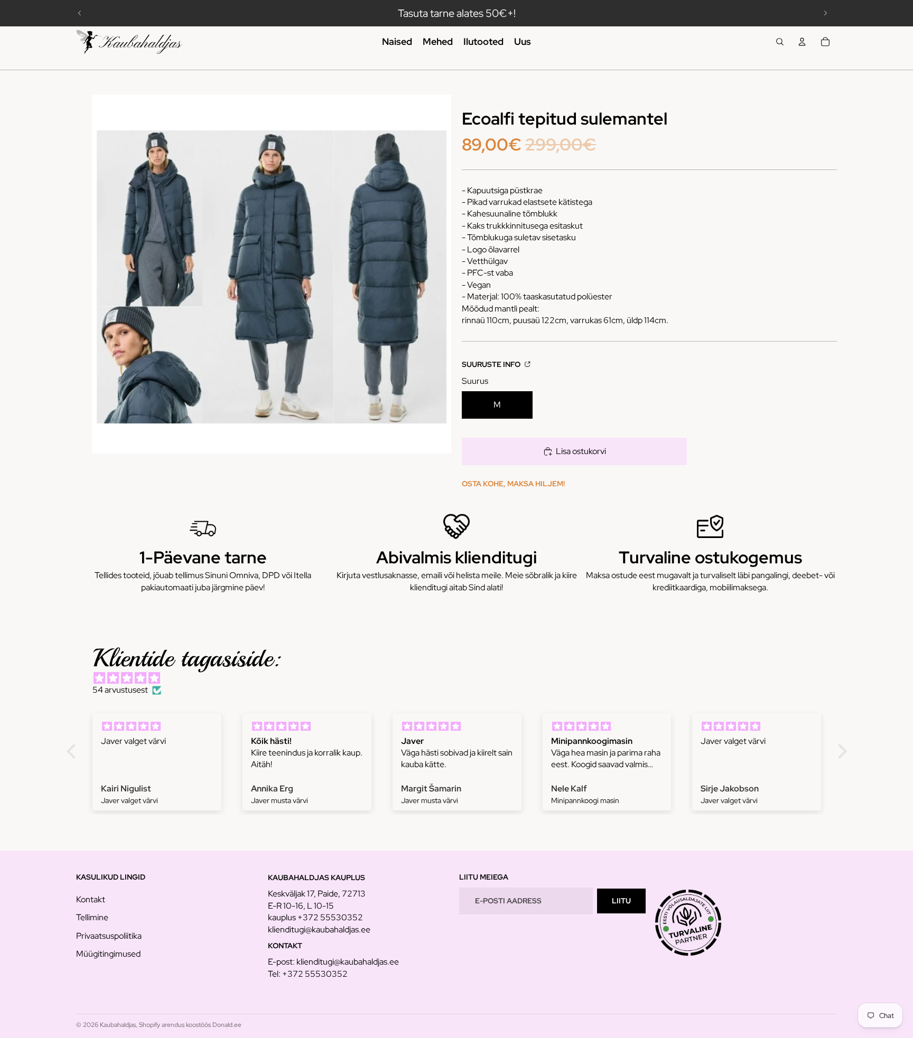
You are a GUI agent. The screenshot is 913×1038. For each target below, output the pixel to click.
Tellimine (92, 917)
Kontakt (90, 899)
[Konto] (802, 41)
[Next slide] (825, 13)
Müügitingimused (108, 953)
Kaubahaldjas (118, 1025)
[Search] (779, 41)
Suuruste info (492, 364)
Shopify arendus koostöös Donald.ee (190, 1025)
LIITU (621, 900)
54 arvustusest (120, 689)
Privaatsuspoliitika (109, 935)
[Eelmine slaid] (79, 13)
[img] (462, 678)
